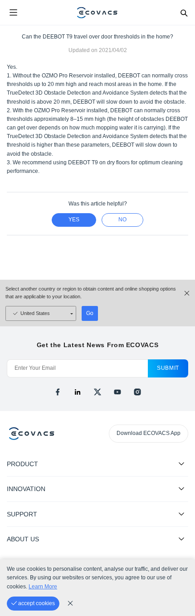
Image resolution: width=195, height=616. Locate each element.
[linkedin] (77, 392)
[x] (97, 392)
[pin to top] (179, 492)
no (122, 219)
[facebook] (57, 392)
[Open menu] (13, 12)
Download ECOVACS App (148, 433)
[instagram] (137, 392)
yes (73, 219)
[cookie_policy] (70, 603)
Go (89, 313)
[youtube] (117, 392)
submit (168, 368)
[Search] (183, 12)
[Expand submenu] (181, 463)
